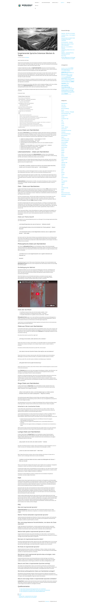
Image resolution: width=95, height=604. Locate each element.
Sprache (62, 2)
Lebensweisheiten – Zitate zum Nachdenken (27, 99)
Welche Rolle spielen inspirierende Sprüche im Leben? (29, 118)
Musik (62, 154)
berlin (69, 68)
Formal (62, 123)
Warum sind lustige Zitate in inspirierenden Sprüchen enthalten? (31, 125)
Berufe (62, 110)
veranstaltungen (71, 88)
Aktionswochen (64, 103)
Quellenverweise (21, 127)
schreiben (66, 80)
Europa (62, 70)
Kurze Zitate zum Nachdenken (24, 98)
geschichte (69, 72)
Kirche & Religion (64, 142)
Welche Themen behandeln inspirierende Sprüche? (29, 116)
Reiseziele (37, 2)
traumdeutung (65, 87)
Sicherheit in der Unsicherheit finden (26, 109)
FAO (62, 120)
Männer (62, 149)
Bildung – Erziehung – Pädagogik (67, 111)
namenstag (69, 75)
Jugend (62, 137)
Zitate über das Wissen (24, 105)
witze (62, 94)
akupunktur (63, 68)
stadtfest (67, 83)
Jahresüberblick (64, 135)
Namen (62, 155)
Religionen (63, 165)
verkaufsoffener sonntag (67, 90)
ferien (65, 70)
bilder (72, 68)
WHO (62, 191)
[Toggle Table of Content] (49, 96)
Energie (62, 116)
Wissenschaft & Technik (66, 194)
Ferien (62, 122)
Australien (66, 68)
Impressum (47, 601)
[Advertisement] (47, 18)
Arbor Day (63, 105)
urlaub (62, 88)
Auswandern (63, 106)
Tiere (62, 176)
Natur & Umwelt (64, 157)
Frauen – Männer (64, 127)
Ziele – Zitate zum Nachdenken (24, 100)
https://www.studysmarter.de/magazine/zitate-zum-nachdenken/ (33, 588)
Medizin (62, 152)
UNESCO (63, 182)
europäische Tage (64, 118)
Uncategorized (64, 181)
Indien (73, 72)
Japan (69, 74)
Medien (62, 150)
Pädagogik (69, 78)
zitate (20, 595)
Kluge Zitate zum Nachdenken (24, 108)
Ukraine (71, 87)
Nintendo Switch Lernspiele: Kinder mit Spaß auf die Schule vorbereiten (68, 39)
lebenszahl (63, 75)
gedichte (63, 72)
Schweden (70, 80)
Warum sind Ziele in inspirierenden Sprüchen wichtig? (29, 123)
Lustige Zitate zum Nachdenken (24, 110)
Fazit (19, 112)
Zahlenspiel (63, 196)
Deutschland (64, 69)
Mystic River (63, 55)
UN (62, 179)
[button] (35, 8)
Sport (62, 170)
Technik (62, 174)
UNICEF (62, 184)
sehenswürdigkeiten (66, 81)
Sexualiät (63, 167)
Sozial (62, 169)
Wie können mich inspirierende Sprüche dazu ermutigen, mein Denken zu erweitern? (35, 122)
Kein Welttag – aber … (65, 138)
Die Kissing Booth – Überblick (67, 42)
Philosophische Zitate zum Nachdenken (26, 103)
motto (66, 75)
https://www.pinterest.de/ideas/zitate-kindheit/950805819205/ (32, 591)
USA (65, 88)
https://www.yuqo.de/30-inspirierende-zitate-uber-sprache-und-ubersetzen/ (35, 590)
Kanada (71, 74)
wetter (72, 92)
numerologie (63, 77)
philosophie (68, 77)
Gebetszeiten (64, 128)
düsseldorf (71, 69)
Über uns (36, 5)
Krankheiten (63, 143)
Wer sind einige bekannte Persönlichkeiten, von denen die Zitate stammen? (33, 117)
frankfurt (68, 70)
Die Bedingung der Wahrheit (25, 104)
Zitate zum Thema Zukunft (24, 101)
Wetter (62, 189)
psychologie (64, 78)
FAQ (19, 113)
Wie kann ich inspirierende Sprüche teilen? (27, 119)
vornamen (64, 92)
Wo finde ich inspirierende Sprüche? (26, 120)
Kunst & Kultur (64, 147)
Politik (62, 160)
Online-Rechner (64, 159)
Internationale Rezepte (46, 2)
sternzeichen (64, 85)
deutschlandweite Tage (66, 113)
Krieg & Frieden (64, 145)
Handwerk (63, 132)
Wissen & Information (65, 192)
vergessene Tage (64, 187)
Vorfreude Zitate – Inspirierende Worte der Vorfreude (28, 596)
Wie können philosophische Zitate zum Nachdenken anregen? (31, 124)
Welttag (69, 92)
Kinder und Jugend (65, 140)
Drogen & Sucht (64, 115)
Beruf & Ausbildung (65, 108)
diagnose (68, 69)
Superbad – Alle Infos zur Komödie (68, 33)
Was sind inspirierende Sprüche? (26, 114)
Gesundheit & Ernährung (66, 130)
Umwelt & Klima (55, 2)
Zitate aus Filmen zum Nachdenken (25, 107)
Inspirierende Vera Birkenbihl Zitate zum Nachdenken (27, 597)
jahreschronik (64, 74)
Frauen (62, 125)
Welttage (68, 2)
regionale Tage (64, 162)
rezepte (72, 78)
